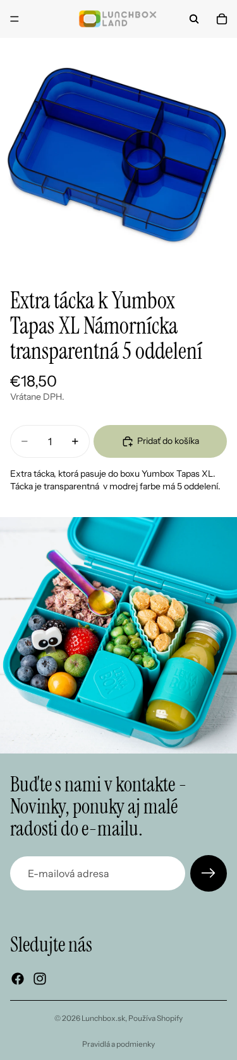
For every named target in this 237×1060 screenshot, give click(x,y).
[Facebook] (17, 978)
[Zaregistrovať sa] (208, 873)
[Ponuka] (14, 18)
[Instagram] (39, 978)
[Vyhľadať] (194, 19)
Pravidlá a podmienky (118, 1044)
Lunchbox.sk (103, 1018)
